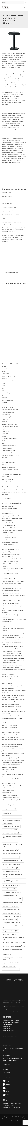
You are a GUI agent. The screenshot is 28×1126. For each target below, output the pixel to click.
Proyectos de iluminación (11, 963)
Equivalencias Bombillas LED (9, 790)
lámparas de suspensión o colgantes (13, 938)
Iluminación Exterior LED (8, 482)
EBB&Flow (4, 398)
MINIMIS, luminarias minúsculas (9, 381)
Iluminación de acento (10, 841)
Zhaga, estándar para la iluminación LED (13, 658)
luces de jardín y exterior (11, 913)
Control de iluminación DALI (12, 817)
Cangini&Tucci (5, 374)
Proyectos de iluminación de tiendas (11, 588)
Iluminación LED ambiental (8, 730)
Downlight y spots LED (7, 513)
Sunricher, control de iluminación (10, 470)
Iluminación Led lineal (7, 523)
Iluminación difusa (9, 889)
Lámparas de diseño (10, 931)
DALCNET (4, 436)
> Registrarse (6, 1064)
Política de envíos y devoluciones (11, 1107)
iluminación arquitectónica (12, 833)
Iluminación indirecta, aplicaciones (11, 704)
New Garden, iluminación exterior (10, 455)
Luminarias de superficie (8, 511)
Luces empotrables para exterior (10, 549)
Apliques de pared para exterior (10, 542)
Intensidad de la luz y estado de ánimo (12, 718)
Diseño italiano (7, 823)
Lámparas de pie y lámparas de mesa (12, 518)
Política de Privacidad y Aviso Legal (12, 1103)
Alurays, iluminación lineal (8, 462)
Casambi (5, 566)
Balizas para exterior (9, 809)
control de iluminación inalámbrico (13, 820)
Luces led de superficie (10, 919)
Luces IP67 (18, 916)
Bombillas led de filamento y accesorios (12, 568)
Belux (3, 405)
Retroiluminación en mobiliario (9, 735)
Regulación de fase (9, 966)
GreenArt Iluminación (7, 453)
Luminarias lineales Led (9, 525)
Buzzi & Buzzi (5, 419)
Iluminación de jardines (11, 864)
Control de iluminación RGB (9, 783)
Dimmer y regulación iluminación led (12, 559)
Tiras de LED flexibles (8, 532)
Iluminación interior (8, 1012)
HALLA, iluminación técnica (8, 467)
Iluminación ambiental (10, 830)
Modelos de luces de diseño (12, 950)
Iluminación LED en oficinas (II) (9, 727)
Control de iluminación (7, 556)
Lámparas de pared (9, 934)
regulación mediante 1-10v (11, 969)
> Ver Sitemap (6, 1072)
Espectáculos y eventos (8, 769)
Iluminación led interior (12, 903)
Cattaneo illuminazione (8, 412)
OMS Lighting (5, 458)
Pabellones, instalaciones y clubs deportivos (11, 953)
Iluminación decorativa (8, 506)
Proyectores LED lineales (9, 528)
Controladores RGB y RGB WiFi (11, 561)
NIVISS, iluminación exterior (8, 446)
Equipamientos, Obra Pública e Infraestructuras (14, 595)
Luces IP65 (7, 916)
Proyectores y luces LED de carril (10, 516)
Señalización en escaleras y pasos (11, 709)
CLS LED (4, 366)
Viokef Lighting (5, 434)
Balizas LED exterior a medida (9, 767)
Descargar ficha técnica (12, 272)
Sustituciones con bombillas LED (11, 797)
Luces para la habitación (11, 923)
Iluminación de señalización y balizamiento (11, 881)
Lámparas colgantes (7, 520)
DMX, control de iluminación (10, 564)
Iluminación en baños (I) (8, 688)
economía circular (15, 162)
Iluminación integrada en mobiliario (11, 732)
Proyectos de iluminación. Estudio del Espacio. (14, 669)
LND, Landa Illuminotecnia (8, 376)
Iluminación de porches (11, 871)
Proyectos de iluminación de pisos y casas (13, 581)
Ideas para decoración (11, 826)
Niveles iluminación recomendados (11, 716)
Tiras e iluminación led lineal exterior (11, 554)
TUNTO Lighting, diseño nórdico (10, 426)
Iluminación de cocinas (7, 683)
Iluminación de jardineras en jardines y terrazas (14, 758)
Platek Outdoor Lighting (8, 407)
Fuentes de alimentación (8, 571)
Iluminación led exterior (12, 899)
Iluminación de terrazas (12, 885)
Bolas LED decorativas (7, 547)
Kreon (3, 383)
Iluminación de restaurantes (12, 876)
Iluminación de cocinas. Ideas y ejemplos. (12, 686)
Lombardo (4, 378)
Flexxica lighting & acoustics (9, 417)
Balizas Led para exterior (8, 544)
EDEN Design (5, 369)
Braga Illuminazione (7, 448)
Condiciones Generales (9, 1105)
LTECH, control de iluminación (9, 438)
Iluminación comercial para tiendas (12, 837)
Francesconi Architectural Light (10, 410)
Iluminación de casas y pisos (12, 846)
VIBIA (3, 390)
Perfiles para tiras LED (9, 535)
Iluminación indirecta (10, 895)
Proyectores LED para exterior (9, 552)
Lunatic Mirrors (5, 460)
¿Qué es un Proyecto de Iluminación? (11, 603)
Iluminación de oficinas (11, 868)
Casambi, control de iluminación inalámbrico (11, 812)
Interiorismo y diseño (11, 909)
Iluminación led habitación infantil (10, 737)
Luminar (4, 443)
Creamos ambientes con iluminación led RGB (13, 760)
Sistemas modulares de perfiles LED (12, 530)
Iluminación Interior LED (8, 479)
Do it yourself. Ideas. (7, 792)
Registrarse (8, 498)
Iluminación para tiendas (10, 906)
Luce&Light (4, 422)
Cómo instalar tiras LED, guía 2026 (12, 800)
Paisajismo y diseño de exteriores (13, 959)
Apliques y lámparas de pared (9, 508)
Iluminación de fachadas (10, 857)
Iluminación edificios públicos (13, 892)
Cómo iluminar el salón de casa (10, 676)
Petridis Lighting (6, 431)
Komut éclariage (6, 414)
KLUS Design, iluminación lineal (9, 424)
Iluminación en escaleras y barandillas (11, 706)
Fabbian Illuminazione (7, 400)
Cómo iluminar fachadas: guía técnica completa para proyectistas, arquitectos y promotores (13, 642)
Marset (3, 386)
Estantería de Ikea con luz (10, 795)
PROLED (3, 441)
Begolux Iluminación (7, 429)
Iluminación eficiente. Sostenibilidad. (12, 656)
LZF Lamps (4, 402)
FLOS (3, 388)
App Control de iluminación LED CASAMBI (12, 637)
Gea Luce (4, 395)
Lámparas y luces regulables (14, 946)
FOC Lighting (5, 465)
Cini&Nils (4, 371)
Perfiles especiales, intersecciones (14, 540)
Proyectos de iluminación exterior (10, 593)
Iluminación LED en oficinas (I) (9, 725)
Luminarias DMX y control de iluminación (13, 926)
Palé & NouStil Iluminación (8, 450)
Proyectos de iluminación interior (10, 590)
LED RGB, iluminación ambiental (10, 573)
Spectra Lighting (6, 393)
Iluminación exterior (18, 1012)
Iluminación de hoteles (13, 861)
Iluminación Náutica (7, 772)
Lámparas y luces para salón (14, 942)
